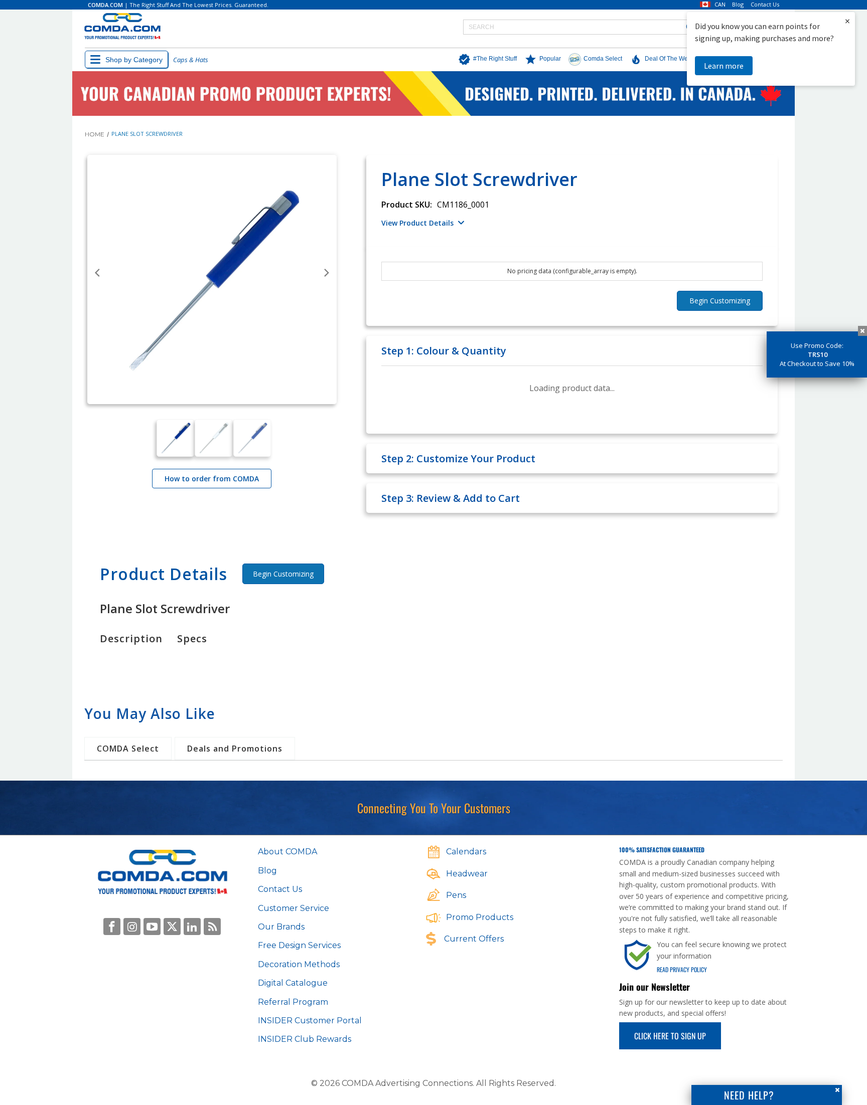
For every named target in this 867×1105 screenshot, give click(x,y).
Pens (456, 895)
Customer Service (293, 908)
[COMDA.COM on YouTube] (152, 926)
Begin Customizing (283, 574)
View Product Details (417, 223)
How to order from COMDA (212, 478)
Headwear (467, 873)
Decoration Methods (299, 964)
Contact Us (765, 5)
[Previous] (98, 272)
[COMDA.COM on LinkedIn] (192, 926)
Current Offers (474, 939)
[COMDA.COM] (122, 27)
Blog (738, 5)
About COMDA (287, 851)
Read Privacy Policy (682, 969)
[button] (485, 59)
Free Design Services (299, 945)
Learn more (724, 66)
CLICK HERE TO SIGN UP (670, 1036)
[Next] (326, 272)
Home (94, 134)
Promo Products (479, 917)
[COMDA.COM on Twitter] (172, 926)
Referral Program (293, 1002)
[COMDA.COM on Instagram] (131, 926)
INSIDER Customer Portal (310, 1020)
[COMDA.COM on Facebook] (111, 926)
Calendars (466, 851)
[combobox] (582, 27)
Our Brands (281, 927)
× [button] (847, 21)
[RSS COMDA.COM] (212, 926)
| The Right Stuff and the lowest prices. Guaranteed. (178, 5)
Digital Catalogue (293, 983)
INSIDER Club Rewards (304, 1039)
